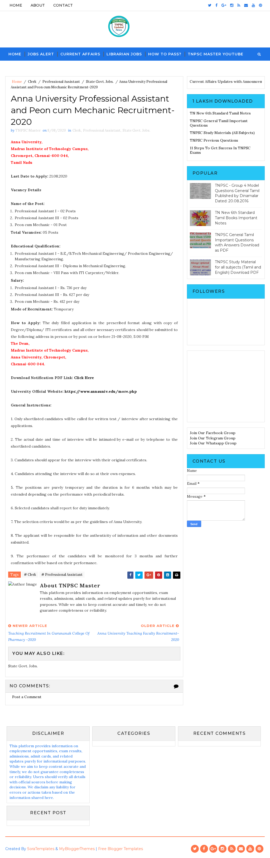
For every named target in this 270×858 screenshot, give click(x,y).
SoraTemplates (40, 848)
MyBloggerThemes (77, 848)
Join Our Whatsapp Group (213, 443)
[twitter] (210, 5)
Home (15, 5)
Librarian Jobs (124, 54)
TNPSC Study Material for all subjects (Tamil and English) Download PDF (238, 267)
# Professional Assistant (62, 574)
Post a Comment (26, 696)
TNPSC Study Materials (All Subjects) (222, 132)
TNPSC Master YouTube (215, 54)
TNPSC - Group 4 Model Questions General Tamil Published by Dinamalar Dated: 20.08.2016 (237, 193)
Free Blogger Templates (120, 848)
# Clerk (30, 574)
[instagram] (232, 5)
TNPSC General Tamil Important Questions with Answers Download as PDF (237, 242)
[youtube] (253, 5)
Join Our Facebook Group (212, 432)
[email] (246, 5)
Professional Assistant (61, 81)
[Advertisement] (226, 386)
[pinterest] (260, 5)
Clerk (32, 81)
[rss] (239, 5)
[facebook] (216, 5)
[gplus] (224, 5)
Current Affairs (80, 54)
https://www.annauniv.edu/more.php (101, 391)
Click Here (84, 377)
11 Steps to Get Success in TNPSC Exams (220, 150)
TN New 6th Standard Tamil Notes (220, 113)
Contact (63, 5)
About (38, 5)
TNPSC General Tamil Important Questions (219, 123)
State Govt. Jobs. (100, 81)
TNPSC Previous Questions (214, 140)
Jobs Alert (41, 54)
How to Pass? (164, 54)
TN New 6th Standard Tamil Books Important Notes (236, 217)
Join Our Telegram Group (212, 438)
